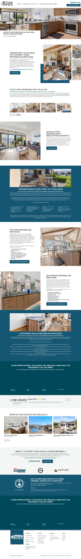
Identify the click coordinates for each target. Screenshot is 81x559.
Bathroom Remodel (42, 535)
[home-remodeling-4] (64, 108)
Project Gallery (49, 3)
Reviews (55, 3)
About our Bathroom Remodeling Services (57, 303)
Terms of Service (13, 555)
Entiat (28, 390)
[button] (11, 115)
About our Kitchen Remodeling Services (19, 261)
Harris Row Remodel (10, 435)
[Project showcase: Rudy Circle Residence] (40, 425)
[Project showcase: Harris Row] (16, 425)
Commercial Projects (42, 537)
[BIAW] (20, 470)
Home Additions (41, 541)
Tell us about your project (73, 5)
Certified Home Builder (54, 538)
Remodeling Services (33, 3)
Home (4, 36)
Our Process (52, 535)
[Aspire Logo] (61, 470)
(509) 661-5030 (75, 2)
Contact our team (15, 72)
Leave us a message (29, 537)
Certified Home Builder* (43, 483)
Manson (12, 389)
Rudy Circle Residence (36, 435)
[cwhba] (40, 470)
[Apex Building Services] (7, 4)
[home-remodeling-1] (17, 108)
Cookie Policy (20, 555)
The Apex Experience (54, 537)
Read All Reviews (16, 404)
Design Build (40, 540)
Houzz (63, 540)
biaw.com (33, 487)
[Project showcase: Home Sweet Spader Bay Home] (65, 425)
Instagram (64, 537)
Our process (25, 3)
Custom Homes (42, 3)
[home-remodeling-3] (48, 108)
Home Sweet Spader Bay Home (63, 435)
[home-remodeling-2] (32, 108)
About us (19, 3)
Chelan (43, 390)
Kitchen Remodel (41, 543)
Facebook (64, 535)
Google (63, 538)
